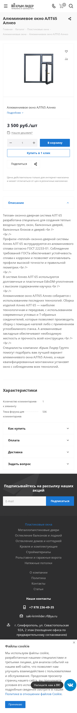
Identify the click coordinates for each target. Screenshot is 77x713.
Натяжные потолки (38, 563)
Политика (38, 578)
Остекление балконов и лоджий (38, 535)
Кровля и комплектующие (38, 546)
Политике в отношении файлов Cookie (33, 694)
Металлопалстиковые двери (38, 530)
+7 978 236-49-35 (41, 607)
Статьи (38, 589)
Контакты (38, 583)
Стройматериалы (38, 552)
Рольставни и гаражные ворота (38, 557)
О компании (39, 572)
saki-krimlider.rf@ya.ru (41, 616)
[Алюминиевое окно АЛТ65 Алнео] (38, 68)
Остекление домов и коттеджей (39, 541)
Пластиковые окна (38, 524)
